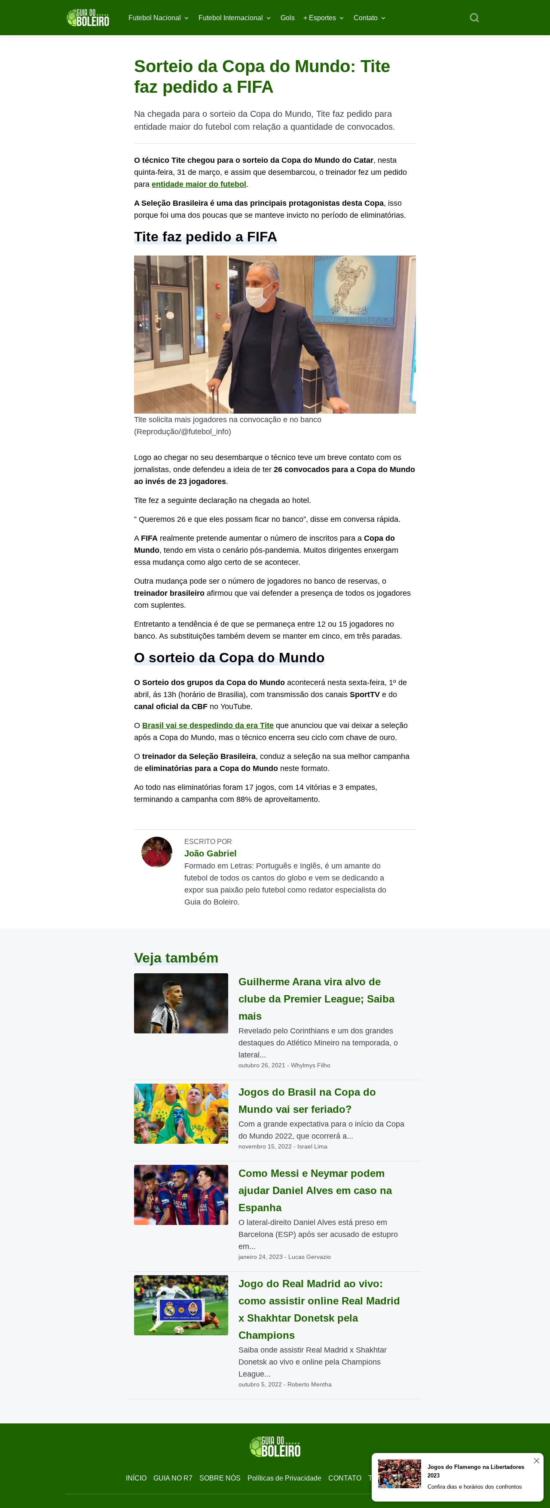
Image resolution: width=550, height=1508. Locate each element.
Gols (288, 17)
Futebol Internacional (231, 17)
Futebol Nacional (154, 17)
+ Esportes (319, 17)
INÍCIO (136, 1478)
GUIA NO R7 (172, 1478)
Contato (366, 17)
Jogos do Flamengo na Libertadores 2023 (476, 1471)
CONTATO (344, 1478)
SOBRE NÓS (220, 1478)
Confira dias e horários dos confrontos (475, 1487)
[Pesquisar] (474, 18)
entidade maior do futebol (199, 184)
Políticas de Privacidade (284, 1478)
